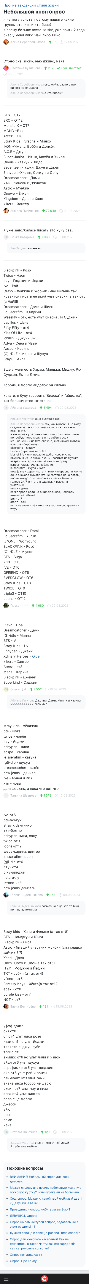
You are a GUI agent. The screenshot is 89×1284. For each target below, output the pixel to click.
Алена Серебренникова (27, 84)
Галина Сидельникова (26, 906)
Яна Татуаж (18, 248)
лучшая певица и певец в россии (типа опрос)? (45, 1233)
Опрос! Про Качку (23, 1261)
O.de (36, 656)
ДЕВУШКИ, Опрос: (23, 1215)
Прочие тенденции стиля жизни (31, 5)
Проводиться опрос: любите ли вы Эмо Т (40, 1209)
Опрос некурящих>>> (26, 1254)
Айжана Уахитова (22, 418)
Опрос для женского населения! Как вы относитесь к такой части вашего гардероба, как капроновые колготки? (43, 1243)
